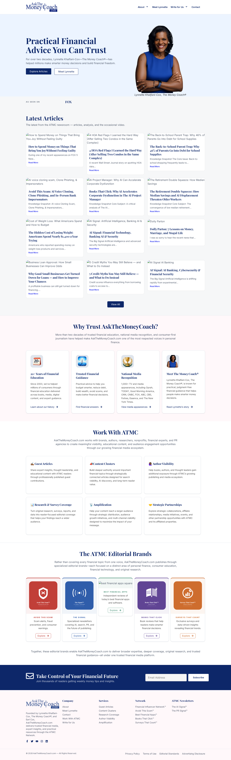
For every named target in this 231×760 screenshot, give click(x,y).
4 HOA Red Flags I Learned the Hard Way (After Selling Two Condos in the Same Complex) (115, 154)
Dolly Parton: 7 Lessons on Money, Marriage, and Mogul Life (172, 231)
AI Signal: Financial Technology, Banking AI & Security (110, 234)
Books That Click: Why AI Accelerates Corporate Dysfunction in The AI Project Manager (115, 195)
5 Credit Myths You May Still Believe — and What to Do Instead (114, 276)
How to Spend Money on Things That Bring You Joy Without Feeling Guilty (52, 148)
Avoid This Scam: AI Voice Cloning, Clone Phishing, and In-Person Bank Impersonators (52, 195)
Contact (196, 7)
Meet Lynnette (160, 7)
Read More (33, 162)
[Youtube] (37, 741)
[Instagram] (42, 741)
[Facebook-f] (27, 741)
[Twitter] (32, 741)
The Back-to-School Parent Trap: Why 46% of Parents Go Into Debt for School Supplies (175, 150)
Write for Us (177, 7)
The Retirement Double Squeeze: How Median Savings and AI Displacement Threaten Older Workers (174, 195)
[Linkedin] (46, 741)
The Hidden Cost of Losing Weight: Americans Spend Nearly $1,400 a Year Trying (53, 236)
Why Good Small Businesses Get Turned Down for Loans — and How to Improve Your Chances (54, 278)
